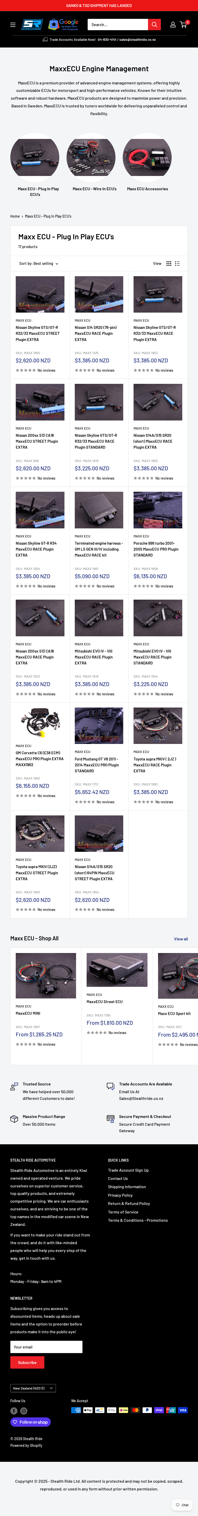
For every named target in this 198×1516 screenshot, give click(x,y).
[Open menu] (12, 25)
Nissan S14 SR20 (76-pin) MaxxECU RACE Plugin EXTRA (96, 333)
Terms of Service (123, 1211)
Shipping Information (127, 1186)
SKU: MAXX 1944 (146, 676)
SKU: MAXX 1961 (86, 569)
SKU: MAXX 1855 (146, 461)
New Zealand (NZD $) (28, 1388)
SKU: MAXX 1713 (86, 784)
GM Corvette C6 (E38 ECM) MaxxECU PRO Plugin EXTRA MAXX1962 (40, 758)
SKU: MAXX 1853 (146, 353)
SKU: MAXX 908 (27, 461)
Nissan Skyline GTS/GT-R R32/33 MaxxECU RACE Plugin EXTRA (155, 333)
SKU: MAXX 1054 (28, 569)
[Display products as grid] (169, 263)
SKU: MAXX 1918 (86, 461)
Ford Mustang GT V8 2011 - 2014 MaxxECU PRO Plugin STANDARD (97, 765)
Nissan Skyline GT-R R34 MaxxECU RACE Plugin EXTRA (36, 549)
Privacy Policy (120, 1195)
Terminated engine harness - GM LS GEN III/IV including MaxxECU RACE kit (99, 549)
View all (181, 938)
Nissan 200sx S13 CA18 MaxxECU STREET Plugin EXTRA (37, 441)
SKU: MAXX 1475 (86, 353)
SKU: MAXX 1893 (28, 892)
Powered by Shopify (26, 1445)
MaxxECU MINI (28, 1013)
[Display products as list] (177, 263)
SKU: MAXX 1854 (87, 892)
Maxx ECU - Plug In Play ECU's (48, 216)
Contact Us (118, 1178)
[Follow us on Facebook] (14, 1410)
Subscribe (27, 1362)
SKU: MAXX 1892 (146, 784)
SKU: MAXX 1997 (28, 1027)
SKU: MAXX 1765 (99, 1015)
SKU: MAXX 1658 (146, 569)
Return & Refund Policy (129, 1203)
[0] (183, 24)
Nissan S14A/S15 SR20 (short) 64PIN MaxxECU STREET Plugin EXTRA (94, 872)
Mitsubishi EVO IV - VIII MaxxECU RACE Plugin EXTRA (94, 657)
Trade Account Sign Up (128, 1170)
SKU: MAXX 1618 (86, 676)
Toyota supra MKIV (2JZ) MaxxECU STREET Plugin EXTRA (37, 872)
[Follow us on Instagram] (23, 1410)
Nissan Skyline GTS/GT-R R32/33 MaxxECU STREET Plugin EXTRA (38, 333)
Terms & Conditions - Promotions (138, 1220)
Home (15, 216)
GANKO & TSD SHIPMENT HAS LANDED (99, 5)
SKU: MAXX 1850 (28, 353)
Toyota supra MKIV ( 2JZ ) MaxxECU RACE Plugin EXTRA (155, 765)
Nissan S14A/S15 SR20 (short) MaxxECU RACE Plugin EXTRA (153, 441)
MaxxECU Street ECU (105, 1001)
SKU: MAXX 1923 (28, 676)
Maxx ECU (23, 320)
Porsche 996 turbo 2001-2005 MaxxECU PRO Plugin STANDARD (156, 549)
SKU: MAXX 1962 (28, 778)
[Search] (154, 24)
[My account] (173, 24)
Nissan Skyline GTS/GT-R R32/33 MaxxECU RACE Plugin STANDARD (96, 441)
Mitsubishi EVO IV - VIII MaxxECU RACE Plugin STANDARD (152, 657)
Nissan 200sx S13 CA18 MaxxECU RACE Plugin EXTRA (35, 657)
